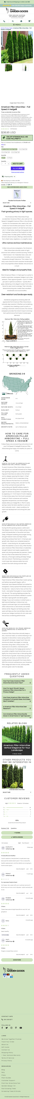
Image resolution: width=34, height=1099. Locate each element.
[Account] (21, 21)
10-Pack (9, 157)
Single (3, 157)
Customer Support (8, 1080)
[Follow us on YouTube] (21, 1028)
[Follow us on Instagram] (11, 1028)
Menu (18, 25)
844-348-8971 (8, 1019)
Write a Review (21, 837)
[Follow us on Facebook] (2, 1028)
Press (4, 1075)
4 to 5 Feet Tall (15, 152)
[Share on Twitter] (9, 184)
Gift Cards (5, 1047)
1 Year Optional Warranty (11, 1055)
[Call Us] (4, 21)
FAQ (3, 1072)
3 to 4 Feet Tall (5, 152)
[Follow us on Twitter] (7, 1028)
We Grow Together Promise (12, 1039)
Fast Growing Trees (9, 1088)
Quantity (3, 161)
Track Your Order (8, 1041)
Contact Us (6, 1049)
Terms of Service (8, 1058)
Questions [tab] (14, 829)
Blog (3, 1069)
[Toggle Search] (13, 21)
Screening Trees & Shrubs (11, 1091)
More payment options (17, 172)
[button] (17, 129)
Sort (19, 843)
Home (2, 28)
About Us (5, 1044)
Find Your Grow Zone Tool (11, 1083)
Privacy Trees (9, 28)
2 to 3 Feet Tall (23, 149)
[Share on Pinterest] (11, 184)
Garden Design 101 (9, 1086)
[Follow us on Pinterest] (16, 1028)
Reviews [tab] (5, 829)
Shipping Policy (7, 1052)
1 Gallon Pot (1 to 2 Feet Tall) (9, 149)
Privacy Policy (7, 1060)
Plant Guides (6, 1077)
